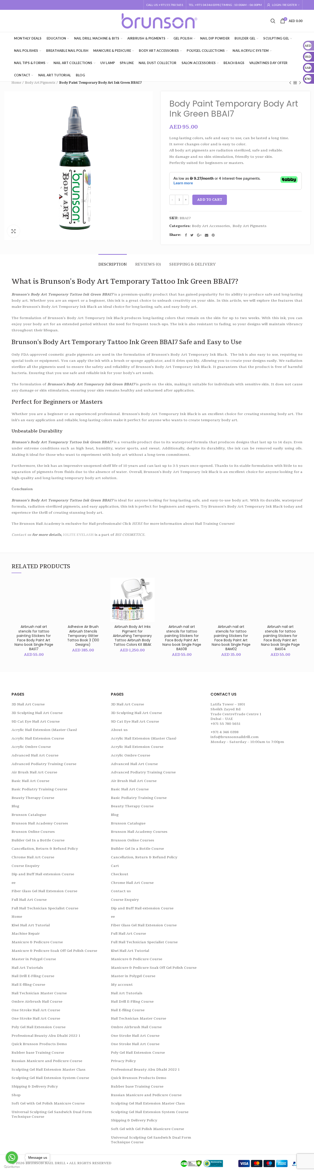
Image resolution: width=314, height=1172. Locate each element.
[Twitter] (192, 235)
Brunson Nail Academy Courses (40, 823)
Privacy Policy (123, 1061)
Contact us (22, 534)
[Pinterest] (213, 235)
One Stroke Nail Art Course (36, 1010)
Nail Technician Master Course (39, 993)
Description (112, 264)
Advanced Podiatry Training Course (44, 764)
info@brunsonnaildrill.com (234, 737)
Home (16, 83)
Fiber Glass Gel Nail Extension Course (44, 891)
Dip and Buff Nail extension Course (43, 874)
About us (119, 729)
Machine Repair (26, 933)
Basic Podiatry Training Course (39, 789)
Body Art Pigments (40, 83)
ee (13, 882)
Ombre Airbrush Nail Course (37, 1001)
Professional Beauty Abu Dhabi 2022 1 (46, 1035)
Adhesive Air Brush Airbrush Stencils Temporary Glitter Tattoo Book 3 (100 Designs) (83, 635)
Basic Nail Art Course (30, 781)
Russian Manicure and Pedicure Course (47, 1061)
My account (122, 984)
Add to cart (209, 200)
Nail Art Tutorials (27, 967)
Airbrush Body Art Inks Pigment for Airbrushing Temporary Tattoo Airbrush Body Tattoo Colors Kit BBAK (132, 635)
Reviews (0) (148, 264)
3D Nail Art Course (28, 704)
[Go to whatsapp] (12, 1157)
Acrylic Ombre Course (31, 746)
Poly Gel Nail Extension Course (38, 1027)
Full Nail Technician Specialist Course (45, 908)
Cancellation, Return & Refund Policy (45, 848)
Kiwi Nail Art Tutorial (31, 925)
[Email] (206, 235)
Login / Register (284, 5)
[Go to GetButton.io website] (12, 1167)
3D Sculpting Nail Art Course (37, 713)
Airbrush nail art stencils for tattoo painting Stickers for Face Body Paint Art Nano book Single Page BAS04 (280, 637)
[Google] (199, 235)
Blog (15, 806)
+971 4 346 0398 (224, 732)
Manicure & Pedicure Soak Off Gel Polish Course (54, 950)
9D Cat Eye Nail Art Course (36, 721)
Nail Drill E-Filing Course (33, 976)
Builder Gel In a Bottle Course (38, 840)
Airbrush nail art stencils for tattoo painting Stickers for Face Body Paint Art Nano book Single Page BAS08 (181, 637)
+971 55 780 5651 (225, 723)
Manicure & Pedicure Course (37, 942)
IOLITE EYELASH (78, 534)
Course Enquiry (25, 865)
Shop (16, 1095)
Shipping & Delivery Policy (35, 1086)
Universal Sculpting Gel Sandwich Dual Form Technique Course (52, 1114)
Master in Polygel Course (34, 959)
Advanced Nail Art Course (35, 755)
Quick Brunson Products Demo (39, 1044)
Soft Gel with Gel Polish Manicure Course (48, 1103)
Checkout (119, 874)
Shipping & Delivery (192, 264)
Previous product (290, 82)
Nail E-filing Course (28, 984)
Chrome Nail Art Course (33, 857)
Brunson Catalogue (29, 814)
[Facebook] (186, 235)
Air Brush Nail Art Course (34, 772)
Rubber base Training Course (38, 1052)
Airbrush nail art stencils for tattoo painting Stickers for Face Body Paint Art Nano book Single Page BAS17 (33, 637)
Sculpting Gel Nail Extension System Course (50, 1078)
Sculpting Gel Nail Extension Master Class (48, 1069)
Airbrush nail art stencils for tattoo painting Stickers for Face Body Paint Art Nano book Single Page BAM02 (231, 637)
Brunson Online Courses (33, 831)
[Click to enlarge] (13, 231)
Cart (115, 865)
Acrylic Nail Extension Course (38, 738)
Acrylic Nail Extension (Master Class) (44, 729)
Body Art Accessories (211, 226)
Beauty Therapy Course (33, 797)
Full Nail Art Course (29, 899)
